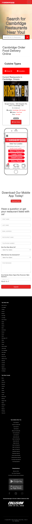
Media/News (17, 520)
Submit (16, 287)
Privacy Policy (21, 519)
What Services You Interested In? (10, 255)
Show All (9, 71)
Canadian (21, 71)
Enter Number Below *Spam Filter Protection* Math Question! (15, 275)
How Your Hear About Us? (8, 247)
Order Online (16, 122)
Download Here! (16, 201)
